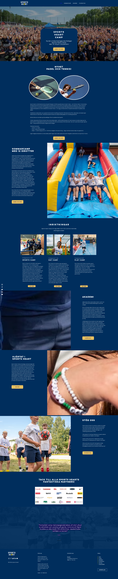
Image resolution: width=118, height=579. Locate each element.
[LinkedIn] (2, 292)
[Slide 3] (60, 540)
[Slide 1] (57, 540)
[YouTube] (2, 294)
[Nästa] (85, 528)
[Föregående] (32, 528)
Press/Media (102, 564)
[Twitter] (2, 289)
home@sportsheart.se (87, 446)
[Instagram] (2, 284)
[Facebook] (2, 287)
